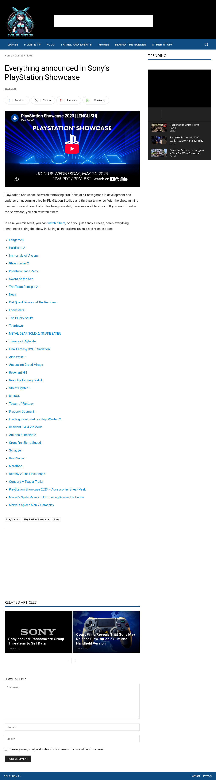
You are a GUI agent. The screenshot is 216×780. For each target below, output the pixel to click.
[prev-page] (68, 660)
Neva (12, 294)
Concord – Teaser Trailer (26, 482)
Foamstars (16, 310)
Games (19, 55)
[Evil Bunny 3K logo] (29, 22)
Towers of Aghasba (22, 341)
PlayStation (12, 519)
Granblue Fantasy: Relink (26, 380)
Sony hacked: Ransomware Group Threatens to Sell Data (36, 641)
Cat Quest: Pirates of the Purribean (33, 302)
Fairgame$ (16, 240)
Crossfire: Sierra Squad (25, 443)
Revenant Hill (18, 372)
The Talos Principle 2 (23, 287)
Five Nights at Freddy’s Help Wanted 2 (35, 419)
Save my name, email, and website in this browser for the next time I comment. (57, 749)
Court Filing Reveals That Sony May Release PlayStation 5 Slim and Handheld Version (105, 638)
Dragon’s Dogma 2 (21, 411)
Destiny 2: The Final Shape (27, 474)
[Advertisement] (103, 21)
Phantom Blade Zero (23, 271)
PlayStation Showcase (36, 519)
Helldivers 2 (17, 248)
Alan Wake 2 (17, 357)
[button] (206, 44)
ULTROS (14, 396)
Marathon (15, 466)
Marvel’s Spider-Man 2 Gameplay (31, 505)
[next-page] (74, 660)
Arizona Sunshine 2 (22, 435)
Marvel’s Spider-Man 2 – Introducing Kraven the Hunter (46, 497)
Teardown (16, 326)
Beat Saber (16, 458)
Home (8, 55)
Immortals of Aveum (23, 255)
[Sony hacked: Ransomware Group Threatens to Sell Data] (38, 632)
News (29, 55)
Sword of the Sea (21, 279)
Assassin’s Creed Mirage (26, 365)
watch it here (56, 223)
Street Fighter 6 (19, 388)
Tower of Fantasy (21, 404)
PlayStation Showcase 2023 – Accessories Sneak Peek (47, 489)
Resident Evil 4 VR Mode (25, 427)
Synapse (15, 450)
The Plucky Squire (21, 318)
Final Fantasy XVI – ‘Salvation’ (29, 349)
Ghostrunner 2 (19, 263)
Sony (56, 519)
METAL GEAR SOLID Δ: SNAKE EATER (35, 333)
